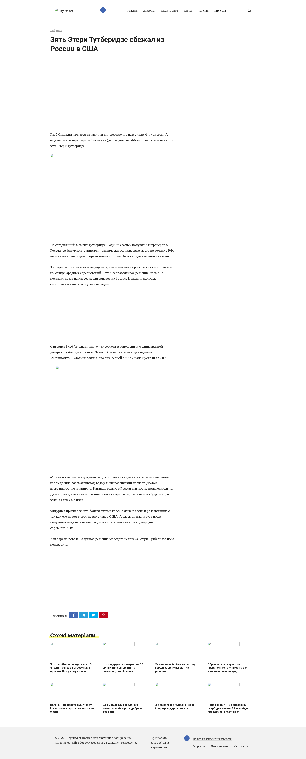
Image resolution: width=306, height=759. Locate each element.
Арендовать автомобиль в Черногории (160, 742)
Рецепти (133, 10)
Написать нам (219, 746)
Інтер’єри (220, 10)
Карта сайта (241, 746)
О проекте (199, 746)
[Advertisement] (101, 94)
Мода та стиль (169, 10)
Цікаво (188, 10)
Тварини (203, 10)
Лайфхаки (149, 10)
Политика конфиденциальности (212, 739)
